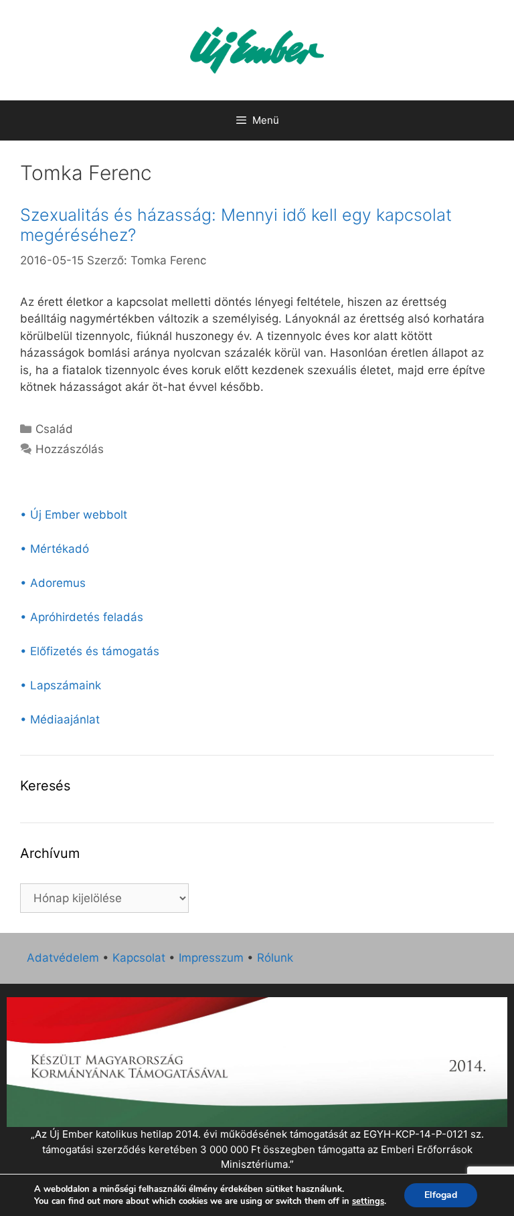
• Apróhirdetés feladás (81, 617)
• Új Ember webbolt (73, 514)
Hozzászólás (69, 449)
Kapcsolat (138, 957)
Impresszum (211, 957)
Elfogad (440, 1195)
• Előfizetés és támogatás (89, 651)
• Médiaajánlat (60, 719)
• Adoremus (53, 583)
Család (54, 429)
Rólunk (275, 957)
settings (368, 1201)
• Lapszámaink (60, 685)
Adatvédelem (63, 957)
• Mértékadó (54, 548)
